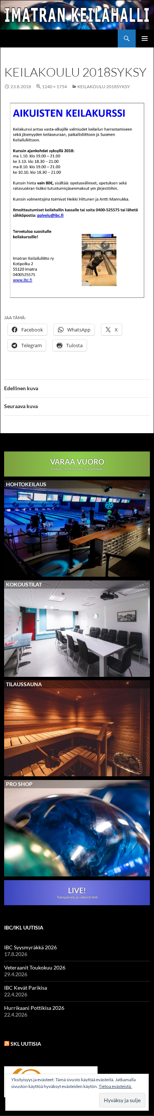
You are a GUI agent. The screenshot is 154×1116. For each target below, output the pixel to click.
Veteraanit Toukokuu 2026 (34, 967)
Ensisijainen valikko (145, 38)
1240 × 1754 (54, 86)
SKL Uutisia (25, 1044)
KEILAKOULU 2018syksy (103, 86)
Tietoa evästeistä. (115, 1086)
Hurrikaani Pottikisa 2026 (34, 1008)
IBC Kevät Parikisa (25, 987)
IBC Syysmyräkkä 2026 (30, 947)
